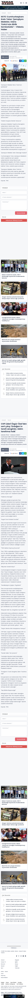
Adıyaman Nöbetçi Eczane (14, 220)
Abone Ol (6, 60)
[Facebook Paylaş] (20, 61)
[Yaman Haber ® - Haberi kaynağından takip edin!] (7, 3)
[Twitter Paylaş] (23, 61)
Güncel (9, 13)
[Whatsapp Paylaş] (25, 61)
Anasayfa (4, 13)
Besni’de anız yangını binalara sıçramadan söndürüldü (14, 7)
